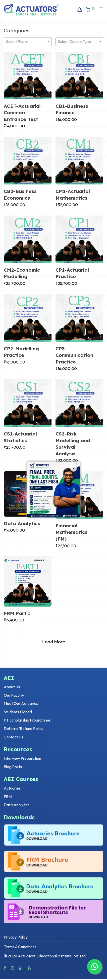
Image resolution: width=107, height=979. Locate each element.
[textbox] (27, 41)
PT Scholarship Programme (27, 720)
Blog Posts (13, 766)
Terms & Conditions (20, 946)
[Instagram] (12, 967)
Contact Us (13, 736)
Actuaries (12, 788)
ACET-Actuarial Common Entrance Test (22, 112)
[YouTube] (30, 967)
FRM (8, 796)
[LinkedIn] (21, 967)
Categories (16, 30)
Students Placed (18, 711)
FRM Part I (17, 613)
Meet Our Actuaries (21, 703)
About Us (12, 686)
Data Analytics (22, 523)
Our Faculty (14, 695)
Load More (53, 642)
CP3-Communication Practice (74, 355)
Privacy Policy (16, 937)
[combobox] (28, 41)
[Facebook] (5, 967)
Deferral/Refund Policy (23, 728)
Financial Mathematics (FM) (71, 532)
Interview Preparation (22, 758)
